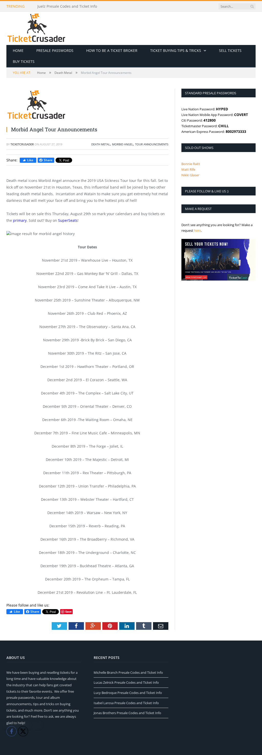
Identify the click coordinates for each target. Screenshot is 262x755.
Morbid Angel (122, 144)
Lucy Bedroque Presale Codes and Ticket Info (128, 692)
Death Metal (100, 144)
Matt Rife (188, 169)
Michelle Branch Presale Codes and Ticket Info (128, 672)
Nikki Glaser (190, 175)
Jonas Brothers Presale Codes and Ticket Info (127, 713)
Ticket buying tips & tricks (175, 50)
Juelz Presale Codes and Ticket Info (67, 6)
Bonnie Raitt (190, 163)
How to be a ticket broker (111, 50)
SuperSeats (68, 220)
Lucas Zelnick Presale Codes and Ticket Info (126, 682)
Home (18, 50)
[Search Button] (252, 6)
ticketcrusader (22, 144)
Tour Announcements (151, 144)
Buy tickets (24, 61)
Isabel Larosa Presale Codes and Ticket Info (126, 703)
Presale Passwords (54, 50)
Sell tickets (230, 50)
